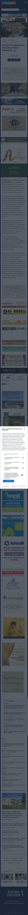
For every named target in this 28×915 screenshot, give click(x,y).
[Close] (25, 429)
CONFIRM (8, 481)
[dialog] (14, 457)
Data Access (14, 486)
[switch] (22, 458)
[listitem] (14, 454)
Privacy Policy (22, 486)
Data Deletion (6, 486)
